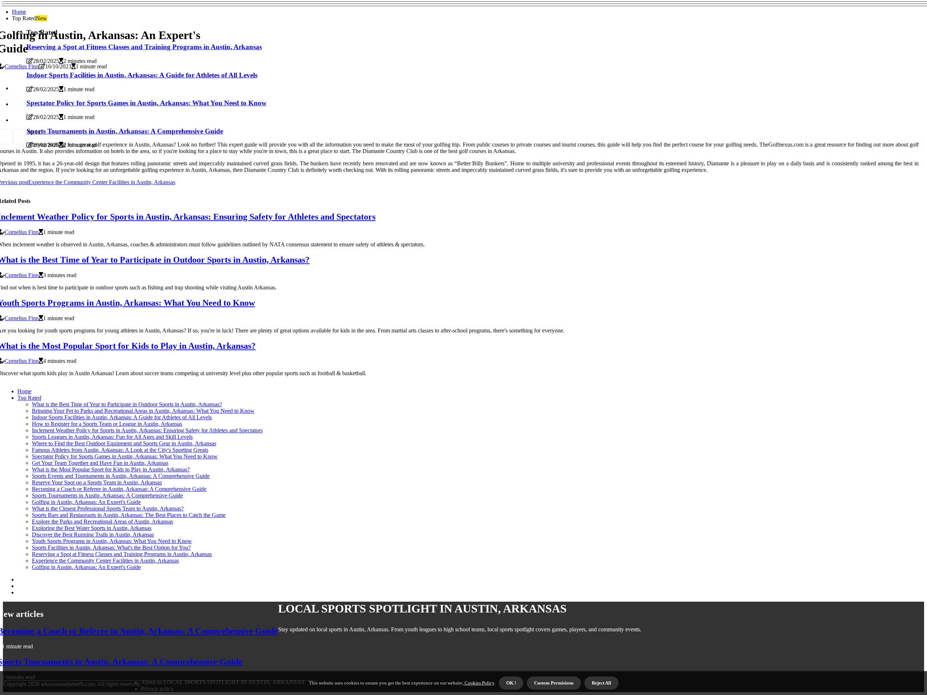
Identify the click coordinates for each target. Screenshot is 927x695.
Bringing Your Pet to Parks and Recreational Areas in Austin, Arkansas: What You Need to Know (143, 411)
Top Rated (29, 398)
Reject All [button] (601, 683)
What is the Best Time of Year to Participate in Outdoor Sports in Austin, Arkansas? (127, 404)
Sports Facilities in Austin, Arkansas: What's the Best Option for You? (111, 547)
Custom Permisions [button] (554, 683)
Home (19, 12)
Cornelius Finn (22, 66)
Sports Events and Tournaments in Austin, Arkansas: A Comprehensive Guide (121, 476)
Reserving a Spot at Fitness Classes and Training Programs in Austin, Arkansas (122, 554)
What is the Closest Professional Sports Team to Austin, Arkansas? (108, 508)
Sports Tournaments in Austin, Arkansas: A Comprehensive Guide (107, 495)
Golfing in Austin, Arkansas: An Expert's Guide (86, 502)
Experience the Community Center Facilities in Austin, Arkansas (105, 561)
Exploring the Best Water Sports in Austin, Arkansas (91, 528)
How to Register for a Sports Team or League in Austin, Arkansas (107, 424)
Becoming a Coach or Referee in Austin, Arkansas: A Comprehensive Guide (119, 489)
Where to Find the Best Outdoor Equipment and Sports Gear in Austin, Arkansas (124, 443)
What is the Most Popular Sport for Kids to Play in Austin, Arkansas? (111, 469)
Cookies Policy (479, 683)
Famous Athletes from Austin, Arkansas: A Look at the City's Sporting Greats (120, 450)
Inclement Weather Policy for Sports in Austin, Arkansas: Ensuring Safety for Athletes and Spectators (147, 430)
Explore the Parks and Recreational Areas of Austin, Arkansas (102, 521)
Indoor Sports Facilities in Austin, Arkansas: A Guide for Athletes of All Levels (122, 417)
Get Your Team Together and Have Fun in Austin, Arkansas (100, 463)
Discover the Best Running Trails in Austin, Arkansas (93, 534)
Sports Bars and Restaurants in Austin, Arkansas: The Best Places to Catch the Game (129, 515)
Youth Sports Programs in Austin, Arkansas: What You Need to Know (112, 541)
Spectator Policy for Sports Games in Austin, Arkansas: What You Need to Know (125, 456)
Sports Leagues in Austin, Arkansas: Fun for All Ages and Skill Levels (112, 437)
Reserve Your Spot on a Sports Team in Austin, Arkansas (97, 482)
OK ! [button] (511, 683)
